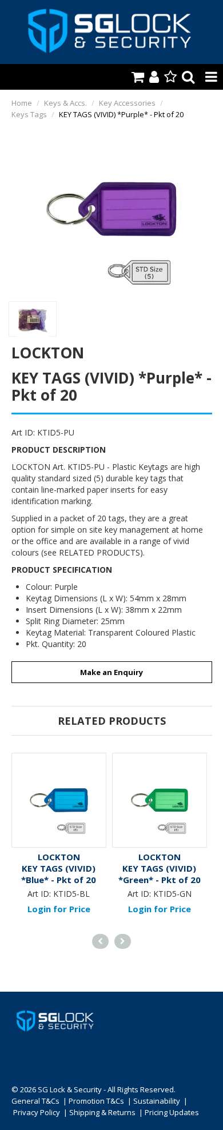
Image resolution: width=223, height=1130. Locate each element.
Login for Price (58, 909)
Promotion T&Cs (96, 1101)
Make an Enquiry (111, 672)
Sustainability (156, 1101)
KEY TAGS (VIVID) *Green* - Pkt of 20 (159, 874)
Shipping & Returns (102, 1112)
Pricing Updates (172, 1112)
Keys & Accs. (65, 103)
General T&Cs (35, 1101)
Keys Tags (29, 114)
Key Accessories (127, 103)
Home (21, 103)
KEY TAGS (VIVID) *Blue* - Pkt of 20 (58, 874)
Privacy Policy (36, 1112)
